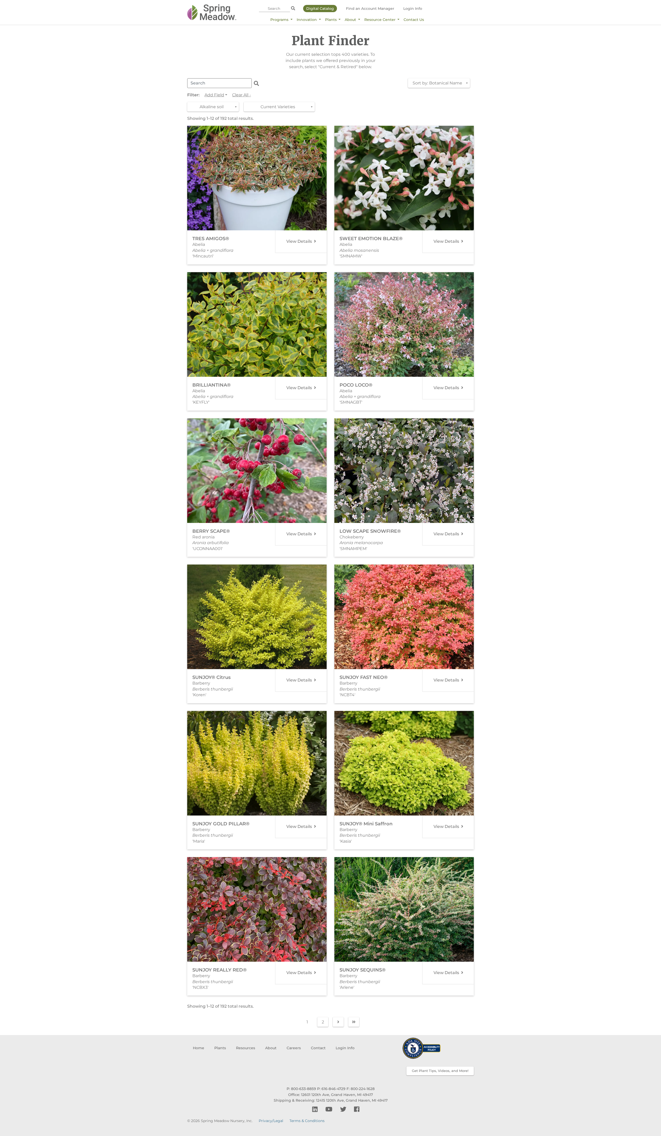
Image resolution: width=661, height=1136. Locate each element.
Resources (245, 1048)
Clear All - (241, 94)
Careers (294, 1048)
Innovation (307, 19)
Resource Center (380, 19)
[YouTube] (329, 1109)
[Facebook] (356, 1109)
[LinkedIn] (315, 1109)
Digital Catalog (320, 8)
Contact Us (414, 19)
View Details (299, 241)
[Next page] (338, 1022)
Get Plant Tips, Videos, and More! (440, 1071)
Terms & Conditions (307, 1120)
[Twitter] (344, 1109)
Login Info (412, 8)
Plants (331, 19)
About (351, 19)
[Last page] (353, 1022)
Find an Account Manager (370, 8)
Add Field (214, 94)
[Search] (293, 8)
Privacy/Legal (271, 1120)
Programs (279, 19)
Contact (318, 1048)
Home (198, 1048)
